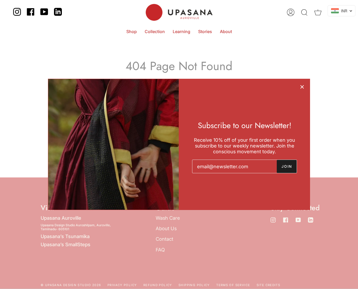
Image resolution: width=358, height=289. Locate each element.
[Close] (302, 86)
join (286, 166)
